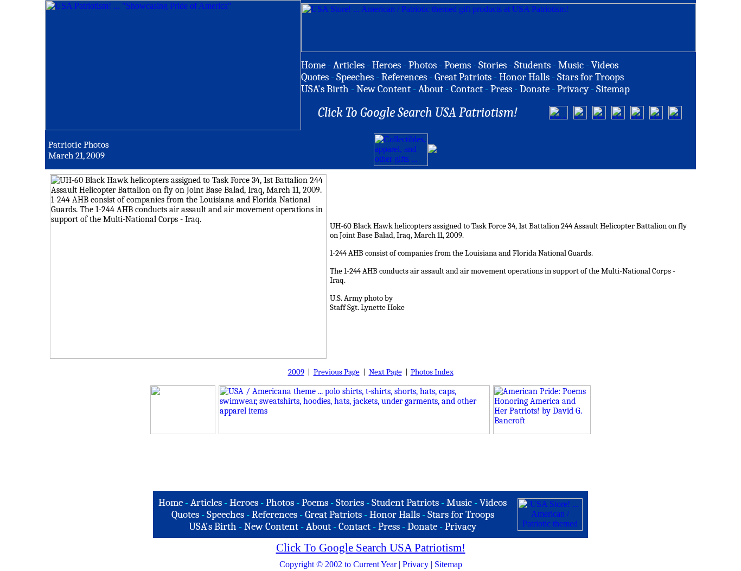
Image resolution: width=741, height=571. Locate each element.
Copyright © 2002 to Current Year (338, 564)
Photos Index (432, 372)
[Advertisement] (566, 150)
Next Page (385, 372)
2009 (296, 372)
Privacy (416, 564)
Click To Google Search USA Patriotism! (370, 547)
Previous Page (337, 372)
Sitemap (448, 564)
